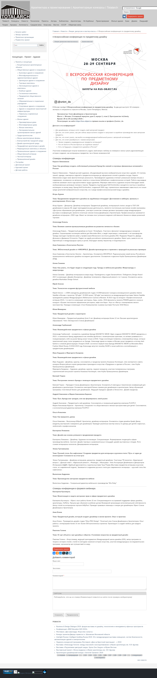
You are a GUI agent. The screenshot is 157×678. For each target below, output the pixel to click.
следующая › (137, 655)
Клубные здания (25, 91)
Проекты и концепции (24, 62)
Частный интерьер (24, 156)
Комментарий (58, 576)
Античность (23, 25)
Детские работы (21, 170)
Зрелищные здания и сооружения (32, 80)
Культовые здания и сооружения (31, 73)
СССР (63, 25)
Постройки (19, 162)
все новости (142, 660)
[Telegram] (70, 553)
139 (120, 655)
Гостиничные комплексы (28, 93)
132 (85, 655)
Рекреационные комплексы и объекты (31, 149)
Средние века (35, 25)
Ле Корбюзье (88, 21)
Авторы (54, 21)
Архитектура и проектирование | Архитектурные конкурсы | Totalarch (74, 7)
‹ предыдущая (72, 655)
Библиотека (63, 21)
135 (100, 655)
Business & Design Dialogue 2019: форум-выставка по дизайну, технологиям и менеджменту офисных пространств (99, 626)
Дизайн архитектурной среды (28, 143)
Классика (47, 25)
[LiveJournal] (67, 553)
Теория (5, 25)
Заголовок (56, 568)
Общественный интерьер (26, 154)
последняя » (100, 658)
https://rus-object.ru (84, 121)
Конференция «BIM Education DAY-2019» (71, 629)
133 (90, 655)
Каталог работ (21, 32)
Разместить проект (23, 40)
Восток (56, 25)
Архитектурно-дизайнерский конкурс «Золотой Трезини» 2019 (79, 652)
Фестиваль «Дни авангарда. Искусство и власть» (74, 632)
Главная (56, 31)
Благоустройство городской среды (30, 141)
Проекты (45, 21)
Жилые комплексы (26, 127)
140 (125, 655)
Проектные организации (25, 37)
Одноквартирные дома (27, 122)
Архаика (13, 25)
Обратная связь (75, 25)
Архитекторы (76, 21)
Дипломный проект (23, 165)
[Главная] (15, 10)
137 (110, 655)
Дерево (134, 21)
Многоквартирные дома (28, 125)
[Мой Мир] (60, 553)
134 (95, 655)
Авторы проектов (22, 34)
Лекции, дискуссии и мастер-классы (82, 31)
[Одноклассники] (57, 553)
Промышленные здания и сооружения (31, 151)
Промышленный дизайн (26, 159)
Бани (127, 21)
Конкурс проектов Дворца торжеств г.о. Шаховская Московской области (83, 634)
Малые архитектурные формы (28, 138)
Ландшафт (144, 21)
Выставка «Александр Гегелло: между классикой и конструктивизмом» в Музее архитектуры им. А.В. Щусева (97, 645)
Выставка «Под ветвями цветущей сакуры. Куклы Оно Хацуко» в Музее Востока (86, 647)
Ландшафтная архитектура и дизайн (31, 146)
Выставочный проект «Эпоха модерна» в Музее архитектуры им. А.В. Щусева (85, 650)
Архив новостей (87, 41)
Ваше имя (56, 561)
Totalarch (5, 21)
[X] (63, 553)
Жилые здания (117, 21)
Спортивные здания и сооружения (32, 106)
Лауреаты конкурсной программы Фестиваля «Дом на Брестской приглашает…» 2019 (88, 642)
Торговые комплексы (27, 83)
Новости (24, 21)
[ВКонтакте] (54, 553)
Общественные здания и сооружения (31, 70)
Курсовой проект (22, 167)
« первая (62, 655)
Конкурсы (15, 21)
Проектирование (102, 21)
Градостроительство (25, 135)
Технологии (34, 21)
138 (115, 655)
